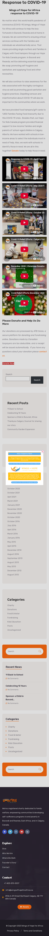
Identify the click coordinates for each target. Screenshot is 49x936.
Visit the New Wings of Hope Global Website (24, 463)
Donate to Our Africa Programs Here (24, 482)
